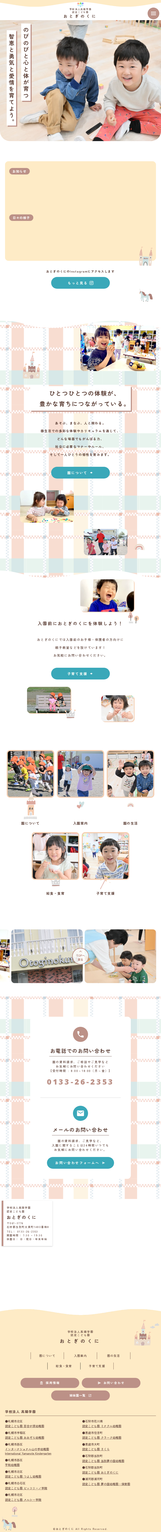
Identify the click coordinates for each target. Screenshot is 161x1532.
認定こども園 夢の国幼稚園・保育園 (106, 1484)
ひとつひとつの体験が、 (84, 393)
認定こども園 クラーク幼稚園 (101, 1438)
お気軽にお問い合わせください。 (80, 655)
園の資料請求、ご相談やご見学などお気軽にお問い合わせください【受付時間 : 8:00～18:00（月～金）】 (80, 1066)
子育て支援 (97, 1366)
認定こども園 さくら (96, 1449)
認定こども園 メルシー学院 (23, 1500)
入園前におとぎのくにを (65, 623)
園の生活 (113, 1356)
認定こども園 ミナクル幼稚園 (101, 1426)
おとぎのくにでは (51, 639)
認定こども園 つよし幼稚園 (23, 1476)
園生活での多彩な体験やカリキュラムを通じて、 (80, 431)
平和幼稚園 (12, 1465)
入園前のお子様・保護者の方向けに (95, 639)
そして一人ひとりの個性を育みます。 (80, 454)
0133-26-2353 (80, 1082)
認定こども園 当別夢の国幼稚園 (103, 1461)
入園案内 (80, 1356)
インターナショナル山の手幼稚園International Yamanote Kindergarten (28, 1451)
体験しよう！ (108, 623)
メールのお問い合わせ (80, 1129)
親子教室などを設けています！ (80, 647)
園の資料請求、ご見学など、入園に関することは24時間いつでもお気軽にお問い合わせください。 (80, 1145)
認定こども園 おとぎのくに (100, 1472)
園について (47, 1356)
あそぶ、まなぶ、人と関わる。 (80, 423)
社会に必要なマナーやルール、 (80, 446)
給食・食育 (64, 1366)
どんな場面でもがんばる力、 (80, 439)
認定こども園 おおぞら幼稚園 (24, 1438)
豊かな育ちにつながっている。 (84, 403)
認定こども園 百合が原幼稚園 (24, 1426)
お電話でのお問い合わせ (80, 1050)
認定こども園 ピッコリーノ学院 (26, 1488)
